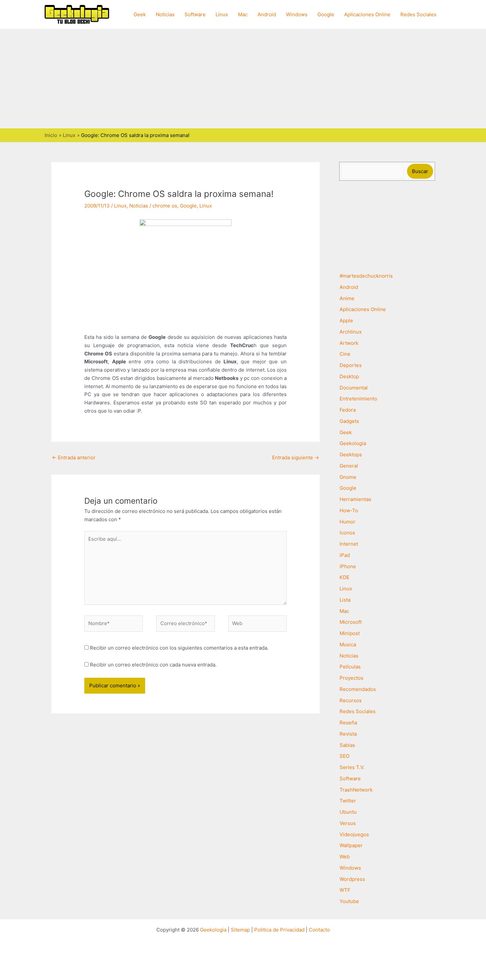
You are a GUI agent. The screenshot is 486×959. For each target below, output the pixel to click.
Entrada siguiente (295, 457)
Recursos (351, 700)
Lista (345, 600)
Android (267, 14)
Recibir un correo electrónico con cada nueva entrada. (153, 665)
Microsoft (351, 622)
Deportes (351, 365)
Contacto (319, 930)
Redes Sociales (418, 14)
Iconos (347, 532)
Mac (243, 14)
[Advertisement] (243, 78)
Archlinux (351, 332)
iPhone (348, 566)
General (349, 466)
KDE (344, 577)
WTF (345, 890)
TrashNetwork (356, 790)
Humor (347, 522)
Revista (348, 734)
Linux (222, 14)
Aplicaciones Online (367, 14)
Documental (354, 388)
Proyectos (351, 678)
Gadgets (349, 421)
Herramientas (355, 499)
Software (195, 14)
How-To (349, 510)
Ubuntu (348, 812)
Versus (348, 823)
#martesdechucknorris (366, 276)
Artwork (349, 343)
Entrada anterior (74, 457)
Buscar (420, 171)
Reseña (348, 722)
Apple (346, 320)
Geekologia (353, 443)
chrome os (164, 206)
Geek (140, 14)
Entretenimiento (358, 398)
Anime (347, 298)
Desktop (349, 376)
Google (325, 14)
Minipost (350, 633)
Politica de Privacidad (279, 930)
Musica (348, 644)
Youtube (349, 901)
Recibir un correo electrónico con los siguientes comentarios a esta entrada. (179, 648)
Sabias (347, 745)
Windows (296, 14)
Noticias (165, 14)
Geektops (351, 454)
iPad (345, 555)
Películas (350, 666)
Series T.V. (352, 767)
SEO (344, 756)
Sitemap (240, 930)
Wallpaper (351, 845)
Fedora (348, 410)
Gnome (348, 477)
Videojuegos (354, 834)
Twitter (348, 801)
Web (345, 856)
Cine (345, 354)
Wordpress (352, 879)
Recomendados (358, 689)
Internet (349, 544)
